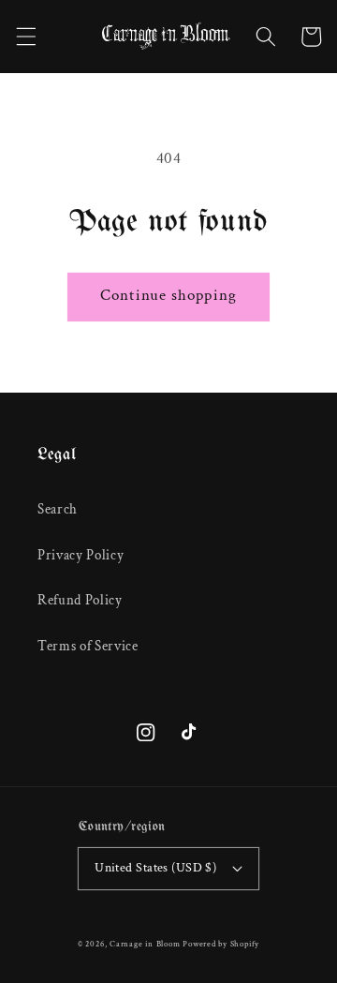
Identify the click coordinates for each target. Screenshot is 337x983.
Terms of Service (88, 645)
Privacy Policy (80, 554)
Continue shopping (168, 295)
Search (57, 508)
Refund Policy (80, 599)
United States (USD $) (155, 867)
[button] (25, 36)
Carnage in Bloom (145, 943)
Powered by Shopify (221, 943)
